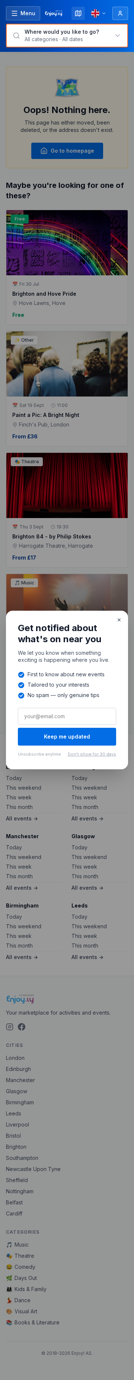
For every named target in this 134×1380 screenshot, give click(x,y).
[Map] (78, 13)
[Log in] (120, 13)
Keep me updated (67, 736)
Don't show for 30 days (92, 754)
